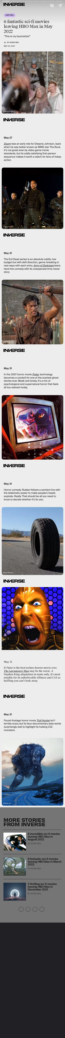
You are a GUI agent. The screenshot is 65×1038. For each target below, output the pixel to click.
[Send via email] (42, 909)
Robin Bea (14, 42)
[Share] (21, 909)
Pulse (35, 374)
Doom (7, 143)
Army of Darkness (43, 265)
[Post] (28, 909)
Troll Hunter (43, 720)
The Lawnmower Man (16, 671)
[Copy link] (35, 909)
